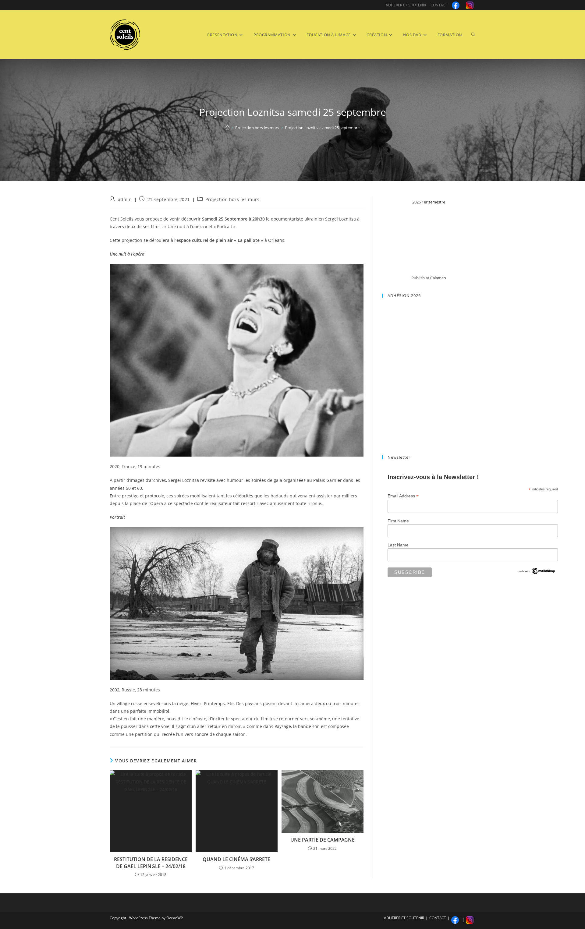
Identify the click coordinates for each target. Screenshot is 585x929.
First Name (398, 520)
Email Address (403, 496)
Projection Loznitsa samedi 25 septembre (322, 127)
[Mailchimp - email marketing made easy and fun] (536, 570)
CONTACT (439, 5)
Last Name (398, 544)
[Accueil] (227, 127)
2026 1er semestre (428, 202)
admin (125, 199)
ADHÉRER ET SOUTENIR (406, 5)
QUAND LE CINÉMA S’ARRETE (236, 859)
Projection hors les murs (232, 199)
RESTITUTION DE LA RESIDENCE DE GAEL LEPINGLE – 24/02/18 (151, 862)
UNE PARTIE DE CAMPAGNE (322, 839)
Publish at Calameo (428, 278)
